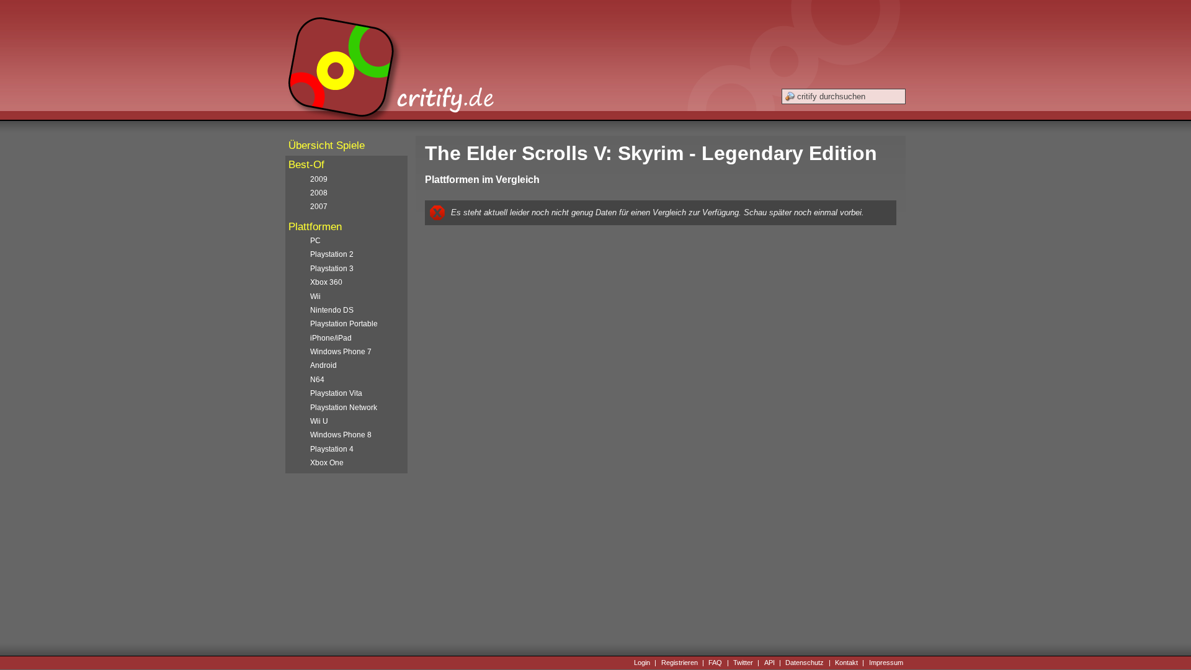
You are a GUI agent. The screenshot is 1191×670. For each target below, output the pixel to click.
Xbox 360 (326, 282)
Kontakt (846, 662)
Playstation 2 (332, 254)
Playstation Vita (336, 393)
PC (315, 240)
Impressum (886, 662)
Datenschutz (804, 662)
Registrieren (679, 662)
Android (323, 365)
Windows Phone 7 (341, 351)
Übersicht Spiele (326, 145)
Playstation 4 (332, 449)
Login (642, 662)
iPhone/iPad (331, 338)
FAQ (715, 662)
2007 (319, 206)
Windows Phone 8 (341, 435)
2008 (319, 193)
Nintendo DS (332, 310)
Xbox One (327, 462)
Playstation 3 (332, 268)
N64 (317, 379)
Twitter (743, 662)
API (769, 662)
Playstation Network (343, 407)
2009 (319, 179)
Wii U (319, 421)
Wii (315, 296)
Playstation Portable (344, 323)
